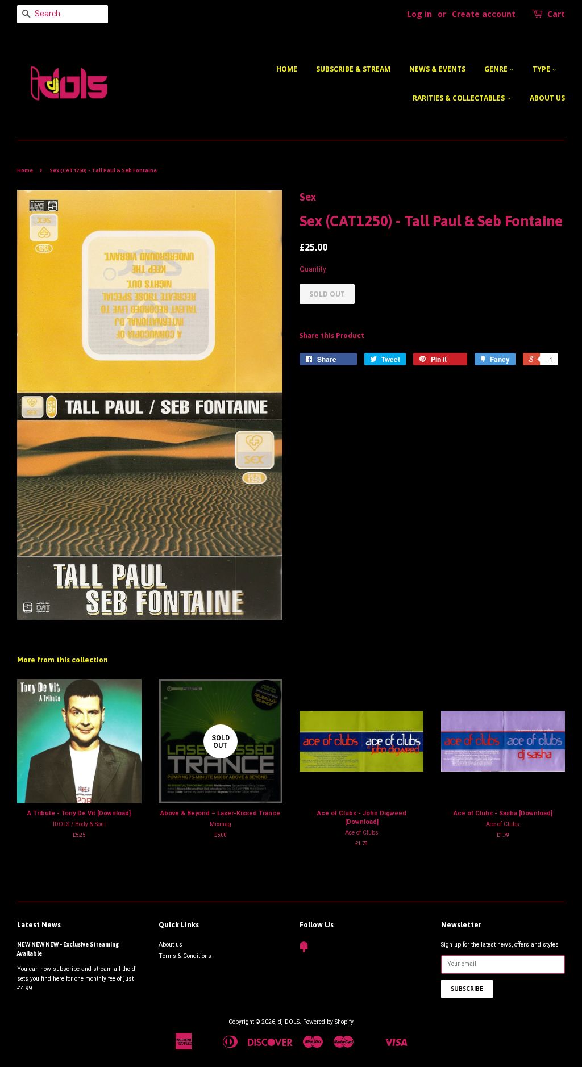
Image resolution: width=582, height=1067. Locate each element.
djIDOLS (289, 1022)
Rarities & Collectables (459, 98)
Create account (484, 14)
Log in (419, 14)
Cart (556, 14)
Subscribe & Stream (353, 69)
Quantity (313, 269)
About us (547, 98)
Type (542, 69)
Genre (496, 69)
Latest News (39, 924)
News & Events (437, 69)
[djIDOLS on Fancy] (304, 950)
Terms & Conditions (185, 956)
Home (286, 69)
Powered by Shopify (328, 1022)
